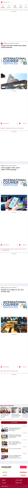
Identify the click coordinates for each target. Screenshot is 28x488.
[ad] (14, 61)
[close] (27, 1)
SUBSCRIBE (23, 467)
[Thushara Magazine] (4, 475)
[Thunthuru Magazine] (23, 475)
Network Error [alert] (6, 2)
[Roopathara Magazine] (23, 472)
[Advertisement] (14, 27)
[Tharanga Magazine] (4, 472)
